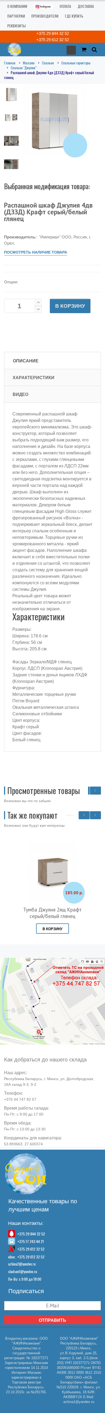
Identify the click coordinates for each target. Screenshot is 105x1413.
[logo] (13, 49)
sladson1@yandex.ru (22, 1271)
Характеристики (33, 377)
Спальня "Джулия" (23, 67)
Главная (9, 62)
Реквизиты (16, 25)
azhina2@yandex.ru (22, 1264)
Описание (25, 360)
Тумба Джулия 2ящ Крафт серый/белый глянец (52, 912)
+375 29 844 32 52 (52, 33)
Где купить (74, 16)
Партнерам (16, 16)
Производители (44, 16)
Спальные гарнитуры (75, 62)
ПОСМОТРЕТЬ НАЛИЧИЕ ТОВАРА (35, 252)
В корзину (70, 306)
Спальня (48, 62)
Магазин (28, 62)
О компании (17, 6)
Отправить (52, 1320)
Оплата (65, 6)
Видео (20, 394)
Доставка (86, 6)
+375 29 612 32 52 (52, 39)
